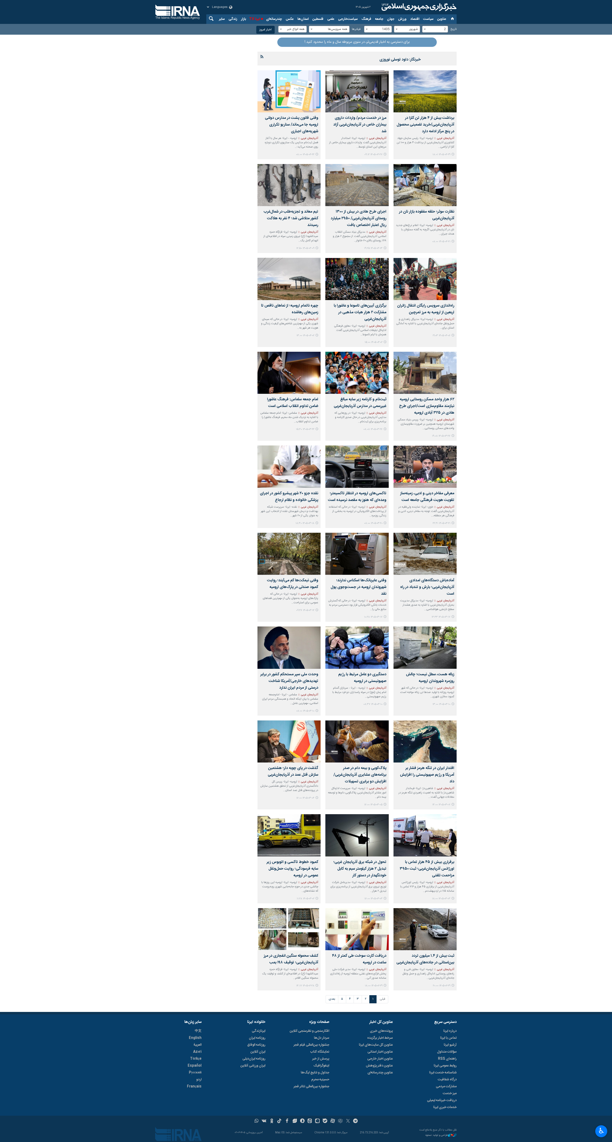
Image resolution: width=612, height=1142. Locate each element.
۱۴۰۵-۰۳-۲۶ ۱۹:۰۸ (441, 436)
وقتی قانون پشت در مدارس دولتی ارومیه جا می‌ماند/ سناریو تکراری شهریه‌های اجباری (291, 125)
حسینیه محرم (320, 1079)
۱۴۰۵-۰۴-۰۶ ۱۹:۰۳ (441, 335)
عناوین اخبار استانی (380, 1052)
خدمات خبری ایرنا (445, 1107)
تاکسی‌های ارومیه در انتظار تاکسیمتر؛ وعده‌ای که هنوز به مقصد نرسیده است (357, 496)
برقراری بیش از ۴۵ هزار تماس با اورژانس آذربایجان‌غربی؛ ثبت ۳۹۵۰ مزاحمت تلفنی (427, 869)
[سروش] (302, 1121)
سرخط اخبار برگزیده (380, 1038)
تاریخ (453, 29)
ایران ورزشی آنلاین (252, 1066)
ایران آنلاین (258, 1052)
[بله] (325, 1121)
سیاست (428, 19)
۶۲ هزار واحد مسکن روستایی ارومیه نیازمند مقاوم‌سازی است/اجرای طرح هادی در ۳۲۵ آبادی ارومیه (426, 406)
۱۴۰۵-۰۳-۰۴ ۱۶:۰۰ (305, 798)
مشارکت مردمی (446, 1086)
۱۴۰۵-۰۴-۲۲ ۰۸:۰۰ (305, 154)
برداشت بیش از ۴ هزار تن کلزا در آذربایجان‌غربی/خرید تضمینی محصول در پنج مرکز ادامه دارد (425, 125)
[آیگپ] (317, 1121)
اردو (199, 1079)
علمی (330, 19)
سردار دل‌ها (321, 1038)
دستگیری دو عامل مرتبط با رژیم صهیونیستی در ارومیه (362, 677)
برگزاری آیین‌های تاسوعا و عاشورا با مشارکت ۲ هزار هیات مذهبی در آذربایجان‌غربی (360, 312)
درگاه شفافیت (447, 1079)
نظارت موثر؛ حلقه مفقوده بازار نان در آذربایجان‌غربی (426, 215)
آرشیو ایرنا (450, 1045)
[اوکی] (271, 1121)
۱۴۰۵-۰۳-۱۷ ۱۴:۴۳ (441, 617)
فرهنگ (366, 19)
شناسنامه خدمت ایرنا (443, 1073)
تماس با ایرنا (448, 1038)
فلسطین (317, 19)
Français (194, 1086)
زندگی (233, 19)
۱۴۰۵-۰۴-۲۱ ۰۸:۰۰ (441, 241)
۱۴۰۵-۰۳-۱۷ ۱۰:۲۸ (373, 617)
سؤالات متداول (447, 1052)
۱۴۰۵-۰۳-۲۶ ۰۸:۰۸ (372, 429)
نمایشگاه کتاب (319, 1052)
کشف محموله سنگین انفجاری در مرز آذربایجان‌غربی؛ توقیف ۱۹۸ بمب (291, 959)
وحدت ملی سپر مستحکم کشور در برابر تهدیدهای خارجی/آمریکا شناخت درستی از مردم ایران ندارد (289, 681)
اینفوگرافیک (321, 1066)
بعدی (332, 999)
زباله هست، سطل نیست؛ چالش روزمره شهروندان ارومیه (430, 677)
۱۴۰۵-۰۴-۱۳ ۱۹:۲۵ (373, 248)
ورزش (402, 19)
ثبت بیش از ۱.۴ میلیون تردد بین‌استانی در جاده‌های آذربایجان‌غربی (425, 959)
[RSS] (262, 57)
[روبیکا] (340, 1121)
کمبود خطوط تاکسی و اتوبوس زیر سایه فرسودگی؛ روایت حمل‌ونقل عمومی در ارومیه (292, 869)
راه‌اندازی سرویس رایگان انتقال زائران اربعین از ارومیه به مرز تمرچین (425, 309)
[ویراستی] (294, 1121)
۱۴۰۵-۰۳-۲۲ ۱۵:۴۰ (305, 429)
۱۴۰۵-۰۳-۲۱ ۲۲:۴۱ (441, 523)
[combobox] (435, 29)
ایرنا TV (254, 19)
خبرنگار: (400, 59)
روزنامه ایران (257, 1038)
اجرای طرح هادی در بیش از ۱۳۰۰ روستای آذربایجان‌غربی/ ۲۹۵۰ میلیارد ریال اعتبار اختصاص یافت (358, 218)
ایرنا (418, 7)
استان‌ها (303, 19)
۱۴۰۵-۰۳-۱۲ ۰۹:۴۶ (305, 610)
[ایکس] (348, 1121)
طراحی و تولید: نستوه (437, 1135)
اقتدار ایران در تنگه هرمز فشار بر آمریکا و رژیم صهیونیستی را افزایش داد (427, 775)
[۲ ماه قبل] (356, 279)
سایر (222, 19)
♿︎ (601, 1130)
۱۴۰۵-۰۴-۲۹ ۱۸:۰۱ (441, 154)
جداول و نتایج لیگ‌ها (315, 1073)
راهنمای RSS (447, 1059)
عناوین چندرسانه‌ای (380, 1073)
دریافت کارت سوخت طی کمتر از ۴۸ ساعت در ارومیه (359, 959)
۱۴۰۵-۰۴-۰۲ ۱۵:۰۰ (373, 342)
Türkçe (196, 1059)
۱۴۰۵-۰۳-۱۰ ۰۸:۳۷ (372, 704)
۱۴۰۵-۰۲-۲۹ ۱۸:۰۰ (373, 985)
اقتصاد (414, 19)
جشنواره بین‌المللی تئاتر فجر (311, 1086)
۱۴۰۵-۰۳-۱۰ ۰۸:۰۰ (305, 711)
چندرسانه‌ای (274, 19)
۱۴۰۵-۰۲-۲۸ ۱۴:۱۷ (305, 985)
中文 (198, 1031)
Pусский (195, 1073)
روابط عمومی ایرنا (445, 1066)
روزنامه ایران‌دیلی (253, 1059)
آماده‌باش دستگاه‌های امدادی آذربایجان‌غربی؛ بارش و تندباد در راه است (427, 587)
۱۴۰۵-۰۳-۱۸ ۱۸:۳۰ (304, 523)
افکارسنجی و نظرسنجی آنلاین (309, 1031)
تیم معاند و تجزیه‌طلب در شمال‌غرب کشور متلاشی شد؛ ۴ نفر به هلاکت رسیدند (290, 218)
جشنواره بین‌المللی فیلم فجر (311, 1045)
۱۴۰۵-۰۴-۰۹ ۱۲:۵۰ (305, 248)
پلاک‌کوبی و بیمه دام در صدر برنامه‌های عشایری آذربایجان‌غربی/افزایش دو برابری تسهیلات (359, 775)
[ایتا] (310, 1121)
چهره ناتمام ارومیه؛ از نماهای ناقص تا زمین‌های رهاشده (289, 309)
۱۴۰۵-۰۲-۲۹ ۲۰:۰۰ (441, 985)
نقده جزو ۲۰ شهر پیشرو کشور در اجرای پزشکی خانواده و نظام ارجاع (289, 496)
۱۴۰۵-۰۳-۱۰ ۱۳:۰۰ (441, 704)
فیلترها (356, 29)
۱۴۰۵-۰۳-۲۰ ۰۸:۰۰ (373, 523)
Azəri (197, 1052)
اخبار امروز (265, 29)
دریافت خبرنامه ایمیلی (442, 1100)
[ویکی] (264, 1121)
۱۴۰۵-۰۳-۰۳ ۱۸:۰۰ (441, 898)
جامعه (379, 19)
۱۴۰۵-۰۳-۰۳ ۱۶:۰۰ (373, 898)
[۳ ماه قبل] (289, 835)
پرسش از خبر (320, 1059)
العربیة (197, 1045)
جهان (390, 19)
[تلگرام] (355, 1121)
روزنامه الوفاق (256, 1045)
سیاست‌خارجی (348, 19)
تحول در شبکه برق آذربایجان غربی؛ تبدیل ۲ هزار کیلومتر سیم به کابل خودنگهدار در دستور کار (359, 869)
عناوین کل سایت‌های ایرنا (376, 1045)
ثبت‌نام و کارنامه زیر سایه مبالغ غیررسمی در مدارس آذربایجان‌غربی (360, 402)
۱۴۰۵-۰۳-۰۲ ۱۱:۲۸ (305, 898)
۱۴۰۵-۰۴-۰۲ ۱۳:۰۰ (305, 335)
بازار (243, 19)
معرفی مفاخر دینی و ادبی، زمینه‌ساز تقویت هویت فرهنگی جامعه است (427, 496)
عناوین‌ (441, 19)
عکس (290, 19)
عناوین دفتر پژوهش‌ (379, 1066)
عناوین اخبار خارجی (380, 1059)
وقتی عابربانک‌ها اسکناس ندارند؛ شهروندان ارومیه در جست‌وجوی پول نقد (358, 587)
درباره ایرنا (450, 1031)
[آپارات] (332, 1121)
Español (195, 1066)
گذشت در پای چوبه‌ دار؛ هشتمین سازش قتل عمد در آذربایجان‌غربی (293, 771)
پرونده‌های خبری (381, 1031)
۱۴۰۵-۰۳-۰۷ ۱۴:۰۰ (441, 804)
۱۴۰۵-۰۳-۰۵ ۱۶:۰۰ (373, 804)
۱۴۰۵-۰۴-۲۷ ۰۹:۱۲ (373, 154)
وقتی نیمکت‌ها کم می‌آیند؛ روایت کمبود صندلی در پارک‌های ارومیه (292, 583)
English (195, 1038)
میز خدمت (450, 1093)
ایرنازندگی (258, 1031)
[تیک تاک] (279, 1121)
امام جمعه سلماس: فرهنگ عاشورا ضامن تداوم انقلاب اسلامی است (292, 402)
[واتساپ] (256, 1121)
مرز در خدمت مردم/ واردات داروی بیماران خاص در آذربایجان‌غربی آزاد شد (359, 125)
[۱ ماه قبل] (425, 91)
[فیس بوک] (287, 1121)
